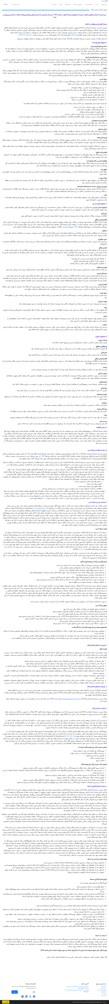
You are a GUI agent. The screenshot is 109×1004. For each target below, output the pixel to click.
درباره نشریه (103, 988)
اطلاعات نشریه (89, 4)
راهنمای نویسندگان (77, 4)
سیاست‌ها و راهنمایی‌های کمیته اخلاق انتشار (67, 698)
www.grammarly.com (40, 508)
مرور (97, 4)
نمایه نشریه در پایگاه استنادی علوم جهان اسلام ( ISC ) (76, 990)
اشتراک (15, 992)
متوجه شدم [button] (5, 1002)
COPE (72, 35)
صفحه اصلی (104, 4)
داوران (60, 4)
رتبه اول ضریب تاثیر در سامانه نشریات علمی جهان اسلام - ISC (77, 987)
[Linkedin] (26, 997)
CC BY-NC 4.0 (70, 736)
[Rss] (22, 997)
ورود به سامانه (15, 4)
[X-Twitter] (30, 997)
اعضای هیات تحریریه (101, 990)
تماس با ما (54, 4)
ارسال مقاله (67, 4)
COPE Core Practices (25, 35)
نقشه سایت (103, 995)
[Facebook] (34, 997)
